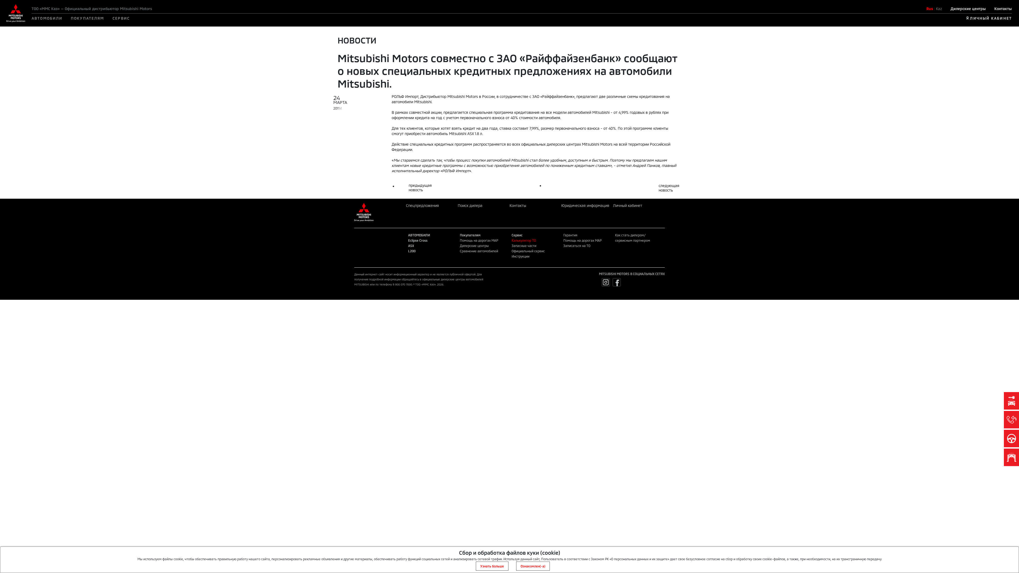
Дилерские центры (968, 8)
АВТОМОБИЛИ (47, 18)
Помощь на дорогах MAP (479, 240)
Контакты (1003, 8)
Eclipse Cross (418, 240)
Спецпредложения (422, 205)
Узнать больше (492, 566)
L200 (412, 251)
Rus (929, 8)
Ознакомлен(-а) (533, 566)
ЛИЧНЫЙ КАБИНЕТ (991, 18)
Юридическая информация (585, 205)
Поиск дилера (470, 205)
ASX (411, 246)
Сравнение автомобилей (479, 251)
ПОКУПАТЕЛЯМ (87, 18)
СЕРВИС (121, 18)
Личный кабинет (627, 205)
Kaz (939, 8)
